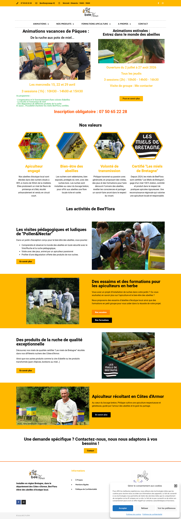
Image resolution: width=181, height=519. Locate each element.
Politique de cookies (133, 514)
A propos (123, 24)
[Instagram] (163, 3)
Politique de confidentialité (152, 514)
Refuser (144, 508)
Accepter (123, 508)
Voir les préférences (167, 508)
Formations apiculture (94, 24)
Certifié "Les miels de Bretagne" (147, 168)
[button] (175, 486)
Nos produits (63, 24)
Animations (39, 24)
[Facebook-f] (158, 3)
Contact (143, 24)
